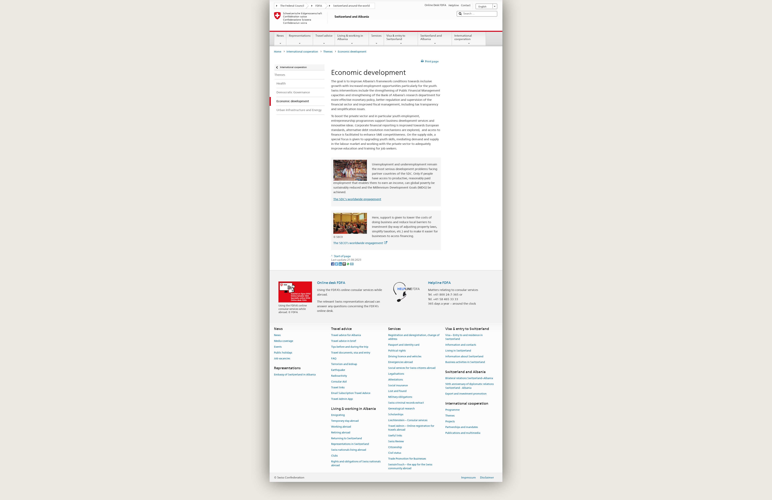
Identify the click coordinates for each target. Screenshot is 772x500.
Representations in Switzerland (350, 444)
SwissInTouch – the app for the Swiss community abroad (410, 466)
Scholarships (395, 414)
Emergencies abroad (400, 362)
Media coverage (283, 340)
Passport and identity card (403, 344)
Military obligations (400, 397)
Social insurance (398, 385)
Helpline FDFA (439, 283)
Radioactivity (339, 375)
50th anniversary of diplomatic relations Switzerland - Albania (469, 386)
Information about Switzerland (464, 356)
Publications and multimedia (462, 432)
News (280, 35)
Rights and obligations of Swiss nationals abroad (356, 463)
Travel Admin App (342, 399)
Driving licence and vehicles (404, 356)
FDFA (318, 5)
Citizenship (395, 447)
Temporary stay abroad (345, 420)
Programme (452, 409)
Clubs (334, 455)
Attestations (395, 379)
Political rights (397, 350)
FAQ (333, 358)
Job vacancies (282, 358)
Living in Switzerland (458, 350)
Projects (450, 421)
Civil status (394, 453)
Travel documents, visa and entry (350, 352)
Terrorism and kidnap (344, 364)
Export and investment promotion (466, 393)
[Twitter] (337, 263)
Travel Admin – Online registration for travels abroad (411, 428)
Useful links (395, 435)
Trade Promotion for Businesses (407, 458)
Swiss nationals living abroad (348, 449)
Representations (300, 35)
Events (278, 346)
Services (376, 35)
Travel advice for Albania (346, 335)
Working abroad (341, 426)
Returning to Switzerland (346, 438)
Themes (328, 51)
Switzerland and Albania (431, 37)
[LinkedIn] (341, 263)
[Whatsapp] (348, 263)
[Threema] (344, 263)
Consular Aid (339, 381)
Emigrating (338, 415)
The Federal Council (292, 5)
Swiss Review (396, 441)
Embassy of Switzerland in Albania (295, 374)
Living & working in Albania (350, 37)
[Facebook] (333, 263)
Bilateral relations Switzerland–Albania (469, 378)
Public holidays (283, 352)
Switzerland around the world (351, 5)
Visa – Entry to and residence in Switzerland (464, 337)
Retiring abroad (340, 432)
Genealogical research (401, 408)
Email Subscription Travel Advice (350, 393)
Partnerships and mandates (461, 427)
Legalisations (396, 373)
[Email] (351, 263)
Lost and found (397, 391)
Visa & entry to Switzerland (395, 37)
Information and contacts (460, 344)
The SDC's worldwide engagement (357, 199)
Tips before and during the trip (349, 346)
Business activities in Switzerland (465, 362)
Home (277, 51)
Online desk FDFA (331, 283)
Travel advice (324, 35)
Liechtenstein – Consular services (407, 420)
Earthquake (338, 369)
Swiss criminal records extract (406, 402)
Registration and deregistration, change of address (413, 337)
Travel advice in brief (343, 340)
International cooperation (463, 37)
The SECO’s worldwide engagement (358, 243)
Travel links (338, 387)
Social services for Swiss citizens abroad (411, 367)
